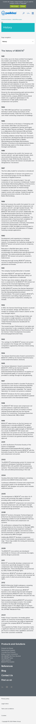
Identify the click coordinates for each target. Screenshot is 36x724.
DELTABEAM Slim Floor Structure (11, 656)
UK (28, 13)
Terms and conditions (7, 708)
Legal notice (4, 703)
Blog (3, 670)
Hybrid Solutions (6, 660)
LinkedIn (2, 686)
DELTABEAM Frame (7, 658)
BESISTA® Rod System (17, 19)
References (7, 666)
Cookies (3, 715)
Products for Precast (7, 648)
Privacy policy (5, 698)
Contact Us (7, 675)
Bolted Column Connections (9, 654)
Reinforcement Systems (8, 650)
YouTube (7, 686)
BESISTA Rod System (7, 662)
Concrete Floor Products (8, 652)
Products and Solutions (6, 19)
